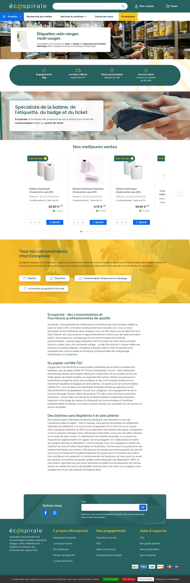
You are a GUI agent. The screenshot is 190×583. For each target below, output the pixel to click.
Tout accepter (110, 579)
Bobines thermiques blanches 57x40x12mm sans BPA (88, 190)
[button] (73, 17)
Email (83, 502)
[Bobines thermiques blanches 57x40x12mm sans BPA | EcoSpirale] (89, 169)
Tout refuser (128, 579)
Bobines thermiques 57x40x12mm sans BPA (41, 190)
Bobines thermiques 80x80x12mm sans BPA (128, 190)
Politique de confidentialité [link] (167, 579)
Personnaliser (146, 579)
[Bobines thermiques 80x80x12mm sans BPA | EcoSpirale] (132, 169)
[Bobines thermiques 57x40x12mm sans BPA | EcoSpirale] (46, 169)
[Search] (123, 6)
